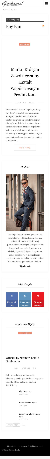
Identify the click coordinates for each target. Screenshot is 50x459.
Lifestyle (24, 44)
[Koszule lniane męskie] (11, 405)
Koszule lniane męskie (28, 402)
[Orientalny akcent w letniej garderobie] (25, 343)
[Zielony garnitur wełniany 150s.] (11, 417)
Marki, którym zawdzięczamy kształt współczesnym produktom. (25, 81)
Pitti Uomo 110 (25, 391)
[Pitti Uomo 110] (11, 394)
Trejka (17, 450)
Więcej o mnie (25, 266)
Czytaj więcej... (25, 147)
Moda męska (25, 333)
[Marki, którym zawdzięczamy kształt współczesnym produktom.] (25, 52)
